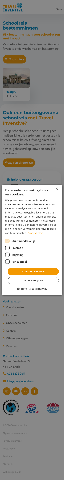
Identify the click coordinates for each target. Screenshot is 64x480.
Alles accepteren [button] (33, 271)
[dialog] (32, 240)
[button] (32, 289)
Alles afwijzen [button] (33, 280)
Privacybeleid (35, 233)
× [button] (56, 188)
